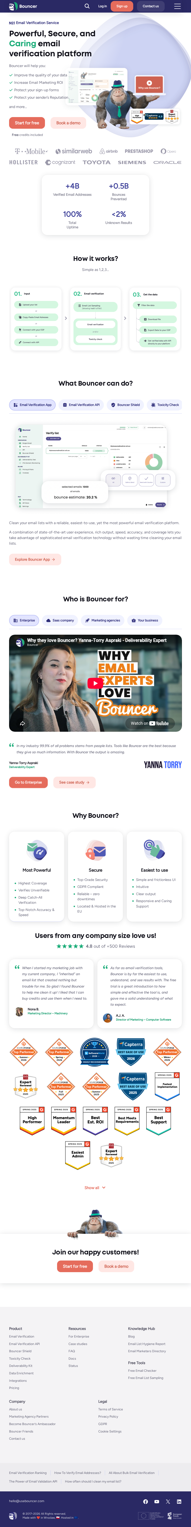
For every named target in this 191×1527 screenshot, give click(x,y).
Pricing (14, 1388)
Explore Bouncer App (32, 559)
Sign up (121, 6)
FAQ (71, 1351)
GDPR (102, 1424)
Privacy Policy (108, 1417)
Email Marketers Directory (147, 1351)
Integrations (18, 1380)
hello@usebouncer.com (26, 1501)
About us (15, 1409)
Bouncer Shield (20, 1351)
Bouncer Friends (21, 1431)
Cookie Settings (110, 1431)
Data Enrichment (21, 1373)
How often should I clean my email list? (93, 1481)
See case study (71, 782)
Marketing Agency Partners (29, 1417)
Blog (131, 1336)
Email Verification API (24, 1344)
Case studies (77, 1344)
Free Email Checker (142, 1370)
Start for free (27, 122)
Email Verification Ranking (28, 1473)
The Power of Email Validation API (33, 1481)
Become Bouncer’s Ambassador (32, 1424)
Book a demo (68, 122)
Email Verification (21, 1336)
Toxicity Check (20, 1358)
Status (73, 1366)
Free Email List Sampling (145, 1378)
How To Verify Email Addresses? (77, 1473)
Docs (72, 1358)
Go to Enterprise (28, 782)
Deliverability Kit (20, 1366)
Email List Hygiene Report (146, 1344)
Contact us (151, 6)
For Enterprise (78, 1336)
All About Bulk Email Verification (132, 1473)
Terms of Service (110, 1409)
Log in (102, 6)
